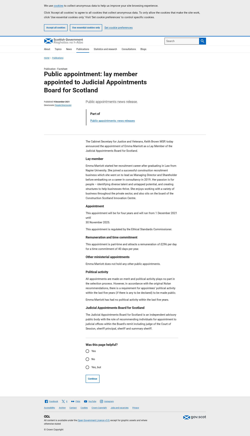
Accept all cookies (55, 27)
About (47, 49)
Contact (73, 408)
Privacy (135, 408)
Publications (82, 49)
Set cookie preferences (118, 27)
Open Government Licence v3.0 (93, 420)
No (93, 359)
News (69, 49)
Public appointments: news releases (112, 120)
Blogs (143, 49)
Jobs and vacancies (119, 408)
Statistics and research (105, 49)
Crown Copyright (99, 408)
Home (46, 58)
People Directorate (63, 105)
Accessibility (49, 408)
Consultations (129, 49)
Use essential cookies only (86, 27)
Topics (58, 49)
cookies (58, 5)
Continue (92, 378)
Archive (62, 408)
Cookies (84, 408)
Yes (93, 351)
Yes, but (96, 367)
